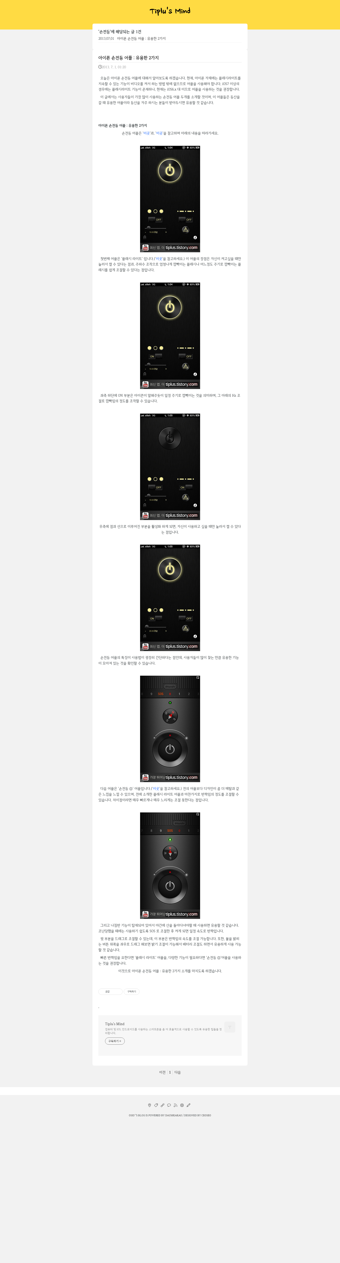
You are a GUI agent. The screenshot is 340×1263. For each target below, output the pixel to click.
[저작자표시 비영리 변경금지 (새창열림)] (145, 991)
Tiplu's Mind (170, 12)
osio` (132, 1115)
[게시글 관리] (118, 992)
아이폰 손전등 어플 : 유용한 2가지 (141, 38)
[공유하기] (113, 992)
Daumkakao (173, 1115)
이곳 (146, 133)
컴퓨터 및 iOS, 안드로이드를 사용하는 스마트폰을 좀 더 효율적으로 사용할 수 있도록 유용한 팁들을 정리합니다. (163, 1031)
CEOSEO (206, 1115)
